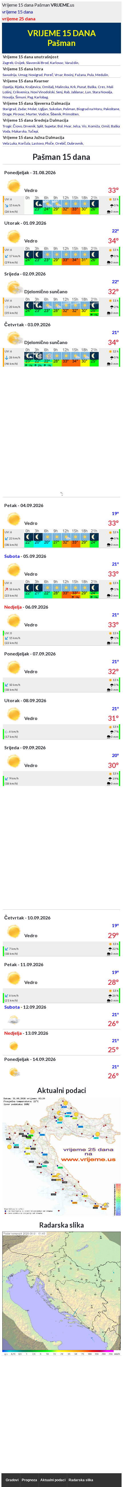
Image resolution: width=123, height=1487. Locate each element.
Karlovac (57, 63)
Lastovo (38, 143)
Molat (32, 109)
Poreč (48, 75)
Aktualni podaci (53, 1480)
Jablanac (77, 92)
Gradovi (12, 1480)
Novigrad (36, 75)
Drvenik (29, 126)
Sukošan (55, 109)
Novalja (8, 97)
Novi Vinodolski (43, 92)
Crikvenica (21, 92)
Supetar (50, 126)
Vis (84, 126)
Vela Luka (10, 143)
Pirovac (19, 114)
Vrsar (59, 75)
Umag (22, 75)
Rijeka (19, 87)
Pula (90, 75)
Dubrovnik (75, 143)
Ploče (49, 143)
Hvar (67, 126)
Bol (60, 126)
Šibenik (55, 114)
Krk (73, 87)
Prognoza (29, 1480)
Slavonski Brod (37, 63)
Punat (81, 87)
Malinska (62, 87)
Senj (59, 92)
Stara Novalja (102, 92)
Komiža (94, 126)
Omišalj (48, 87)
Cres (101, 87)
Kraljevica (33, 87)
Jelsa (76, 126)
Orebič (60, 143)
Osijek (20, 63)
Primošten (71, 114)
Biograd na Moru (89, 109)
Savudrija (10, 75)
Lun (88, 92)
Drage (7, 114)
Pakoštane (111, 109)
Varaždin (71, 63)
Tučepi (33, 131)
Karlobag (41, 97)
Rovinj (69, 75)
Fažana (80, 75)
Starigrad (9, 109)
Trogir (7, 126)
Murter (31, 114)
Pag (30, 97)
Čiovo (17, 126)
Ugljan (43, 109)
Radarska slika (81, 1480)
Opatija (8, 87)
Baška (92, 87)
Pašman (69, 109)
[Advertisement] (61, 428)
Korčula (24, 143)
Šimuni (20, 97)
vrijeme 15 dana (17, 11)
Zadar (22, 109)
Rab (67, 92)
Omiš (105, 126)
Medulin (101, 75)
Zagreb (8, 63)
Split (40, 126)
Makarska (19, 131)
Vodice (43, 114)
